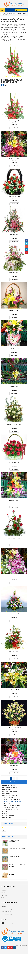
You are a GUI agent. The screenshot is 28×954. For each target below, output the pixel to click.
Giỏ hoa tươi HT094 (14, 500)
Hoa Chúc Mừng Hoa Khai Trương (12, 805)
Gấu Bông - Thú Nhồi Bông (9, 791)
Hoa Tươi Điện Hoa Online (11, 13)
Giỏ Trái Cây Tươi (8, 803)
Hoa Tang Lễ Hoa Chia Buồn (10, 807)
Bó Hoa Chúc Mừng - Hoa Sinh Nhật (12, 799)
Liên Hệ (3, 892)
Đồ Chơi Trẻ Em (6, 789)
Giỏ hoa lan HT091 (14, 576)
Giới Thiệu (4, 906)
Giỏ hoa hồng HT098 (14, 462)
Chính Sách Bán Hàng (7, 909)
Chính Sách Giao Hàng (7, 914)
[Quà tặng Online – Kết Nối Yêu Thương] (14, 3)
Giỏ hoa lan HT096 (14, 310)
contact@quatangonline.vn (11, 923)
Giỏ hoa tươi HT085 (14, 652)
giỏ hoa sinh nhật (11, 37)
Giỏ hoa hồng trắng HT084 (14, 424)
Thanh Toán (4, 895)
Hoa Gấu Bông (6, 793)
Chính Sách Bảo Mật (6, 911)
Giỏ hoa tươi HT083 (14, 272)
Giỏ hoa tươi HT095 (14, 386)
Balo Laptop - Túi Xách (8, 785)
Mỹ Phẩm (4, 813)
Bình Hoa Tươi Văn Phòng (10, 797)
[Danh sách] (5, 85)
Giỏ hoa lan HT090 (14, 158)
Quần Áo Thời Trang (8, 815)
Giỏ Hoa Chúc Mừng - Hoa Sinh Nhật (12, 801)
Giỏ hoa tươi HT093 (14, 765)
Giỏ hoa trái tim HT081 (14, 348)
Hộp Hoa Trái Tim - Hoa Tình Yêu (12, 809)
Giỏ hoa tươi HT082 (14, 234)
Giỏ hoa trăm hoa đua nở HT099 (14, 614)
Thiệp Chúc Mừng (7, 817)
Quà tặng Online (5, 36)
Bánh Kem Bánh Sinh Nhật (9, 787)
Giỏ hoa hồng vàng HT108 (14, 727)
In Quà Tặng (5, 811)
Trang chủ (3, 13)
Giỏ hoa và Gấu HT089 (14, 538)
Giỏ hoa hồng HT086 (14, 121)
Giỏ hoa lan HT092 (14, 690)
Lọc (4, 830)
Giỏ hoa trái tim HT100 (14, 196)
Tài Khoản (3, 897)
